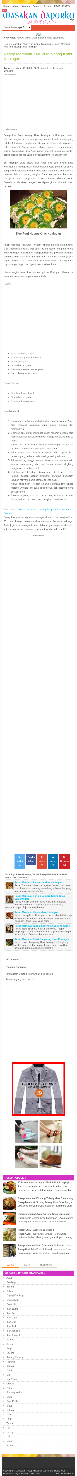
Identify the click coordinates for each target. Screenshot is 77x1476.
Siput (9, 1405)
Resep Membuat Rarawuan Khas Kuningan (38, 882)
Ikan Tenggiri (13, 1330)
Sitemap (25, 6)
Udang (9, 1441)
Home (6, 6)
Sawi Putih (12, 1401)
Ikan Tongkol (13, 1335)
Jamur (9, 1344)
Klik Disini (35, 1473)
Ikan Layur (11, 1317)
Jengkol (10, 1348)
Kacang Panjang (14, 1357)
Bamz (71, 1473)
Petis (9, 1388)
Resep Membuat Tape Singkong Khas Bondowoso (42, 925)
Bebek (9, 1291)
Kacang (10, 1353)
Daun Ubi (11, 1304)
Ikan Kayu (11, 1313)
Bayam (10, 1286)
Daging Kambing (14, 1295)
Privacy (47, 6)
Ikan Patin (11, 1326)
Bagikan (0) (42, 863)
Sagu (9, 1397)
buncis (9, 1445)
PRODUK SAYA (62, 6)
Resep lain (46, 1265)
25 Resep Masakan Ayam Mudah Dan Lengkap (43, 1182)
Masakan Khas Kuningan (25, 44)
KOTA (27, 1265)
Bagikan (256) (32, 859)
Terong (9, 1432)
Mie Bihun (11, 1379)
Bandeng (11, 1282)
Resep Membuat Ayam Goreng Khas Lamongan (44, 1214)
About (15, 6)
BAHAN (10, 1265)
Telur (8, 1419)
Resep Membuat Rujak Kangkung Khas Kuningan (42, 939)
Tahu (8, 1414)
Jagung (10, 1339)
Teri (8, 1427)
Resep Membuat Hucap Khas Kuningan (36, 912)
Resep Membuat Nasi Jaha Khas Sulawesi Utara (44, 1245)
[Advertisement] (39, 101)
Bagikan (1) (20, 863)
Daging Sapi (12, 1300)
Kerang (10, 1366)
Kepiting (10, 1361)
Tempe (9, 1423)
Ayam (9, 1278)
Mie (8, 1374)
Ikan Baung (12, 1308)
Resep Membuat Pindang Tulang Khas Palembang (45, 1198)
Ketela (9, 1370)
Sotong (10, 1410)
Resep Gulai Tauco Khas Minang (36, 1229)
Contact (37, 6)
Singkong (46, 44)
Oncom (10, 1383)
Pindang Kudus (14, 1392)
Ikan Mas (11, 1322)
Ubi (8, 1436)
